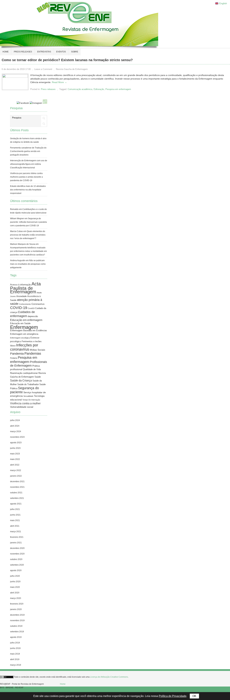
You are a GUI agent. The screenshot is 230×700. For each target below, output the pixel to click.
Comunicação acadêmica (80, 89)
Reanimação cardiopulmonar (24, 373)
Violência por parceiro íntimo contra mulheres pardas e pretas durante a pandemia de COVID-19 (26, 177)
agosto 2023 (16, 442)
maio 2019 (15, 654)
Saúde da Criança (21, 380)
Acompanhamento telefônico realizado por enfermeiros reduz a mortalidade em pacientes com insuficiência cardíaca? (28, 251)
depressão (33, 316)
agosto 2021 (16, 504)
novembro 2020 (17, 554)
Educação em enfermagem (26, 320)
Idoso (12, 346)
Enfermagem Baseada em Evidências (28, 330)
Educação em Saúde (20, 323)
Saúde (38, 377)
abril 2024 (14, 426)
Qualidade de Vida (32, 369)
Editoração (99, 89)
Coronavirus (37, 304)
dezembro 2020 (17, 548)
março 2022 (15, 470)
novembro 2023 (17, 437)
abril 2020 (14, 593)
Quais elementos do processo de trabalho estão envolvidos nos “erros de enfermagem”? (27, 235)
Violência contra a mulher (25, 403)
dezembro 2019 (17, 615)
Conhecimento (25, 304)
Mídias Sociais (37, 349)
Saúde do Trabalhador (28, 384)
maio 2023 (15, 454)
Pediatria (13, 358)
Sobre (74, 52)
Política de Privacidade (172, 696)
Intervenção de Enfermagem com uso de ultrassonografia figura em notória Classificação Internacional (28, 164)
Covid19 (31, 308)
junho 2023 (15, 448)
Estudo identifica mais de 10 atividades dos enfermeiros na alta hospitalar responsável (28, 189)
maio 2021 (15, 520)
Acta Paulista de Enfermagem (25, 287)
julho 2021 (15, 509)
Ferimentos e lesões (32, 341)
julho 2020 (15, 576)
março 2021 (15, 531)
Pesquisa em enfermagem (118, 89)
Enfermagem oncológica (20, 338)
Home (6, 52)
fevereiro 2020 (16, 604)
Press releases (23, 52)
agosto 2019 (16, 637)
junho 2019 (15, 648)
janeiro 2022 (16, 476)
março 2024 (15, 431)
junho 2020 (15, 581)
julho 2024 (15, 420)
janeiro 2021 (16, 542)
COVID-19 (18, 308)
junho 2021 (15, 515)
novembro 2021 (17, 487)
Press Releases (67, 687)
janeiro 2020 (16, 609)
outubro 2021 (16, 492)
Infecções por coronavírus (24, 347)
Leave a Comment (43, 69)
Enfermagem (24, 327)
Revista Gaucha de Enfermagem (72, 69)
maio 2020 (15, 587)
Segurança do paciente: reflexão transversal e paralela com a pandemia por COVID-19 (28, 222)
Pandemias (32, 353)
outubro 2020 (16, 559)
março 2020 (15, 598)
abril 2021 (14, 526)
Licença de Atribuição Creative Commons (109, 677)
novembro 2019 (17, 620)
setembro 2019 (17, 631)
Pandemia (17, 353)
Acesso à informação (20, 285)
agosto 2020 (16, 570)
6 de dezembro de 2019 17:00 (16, 69)
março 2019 (15, 665)
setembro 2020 (17, 565)
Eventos (61, 52)
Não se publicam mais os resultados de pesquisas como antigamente (28, 264)
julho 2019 (15, 643)
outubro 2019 (16, 626)
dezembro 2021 (17, 481)
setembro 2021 (17, 498)
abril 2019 (14, 659)
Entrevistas (44, 52)
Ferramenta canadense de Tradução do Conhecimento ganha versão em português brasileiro (28, 151)
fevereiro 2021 (16, 537)
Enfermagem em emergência (24, 334)
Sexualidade (28, 396)
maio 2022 (15, 459)
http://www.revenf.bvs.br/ (11, 691)
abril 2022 (14, 465)
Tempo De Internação (31, 400)
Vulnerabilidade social (21, 407)
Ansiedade (21, 296)
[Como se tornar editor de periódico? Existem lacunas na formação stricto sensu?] (15, 76)
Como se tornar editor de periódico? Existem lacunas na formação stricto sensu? (67, 60)
